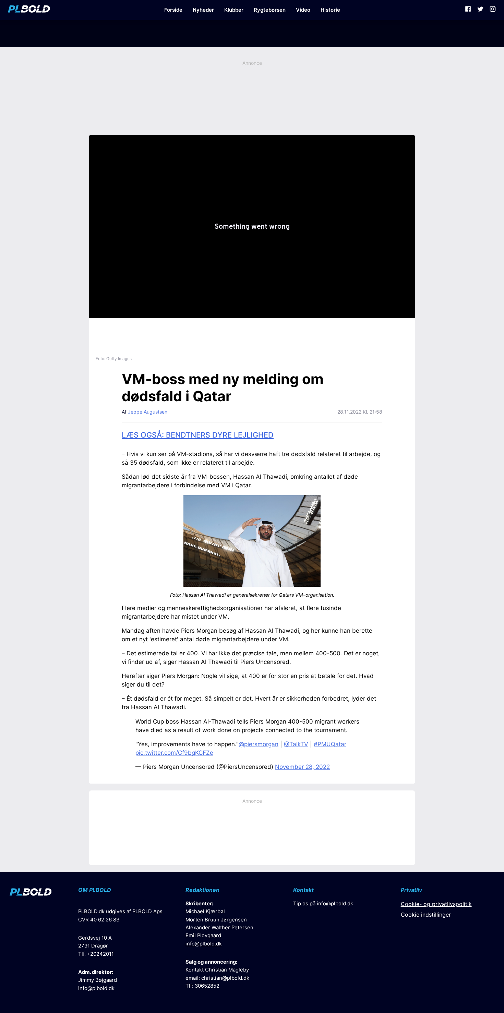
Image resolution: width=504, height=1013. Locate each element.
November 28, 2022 (302, 766)
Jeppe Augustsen (147, 412)
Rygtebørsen (270, 10)
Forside (173, 10)
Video (303, 10)
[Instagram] (492, 9)
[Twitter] (480, 9)
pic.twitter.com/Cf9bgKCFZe (174, 752)
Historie (330, 10)
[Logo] (29, 10)
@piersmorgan (258, 744)
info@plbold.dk (96, 988)
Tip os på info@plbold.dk (323, 904)
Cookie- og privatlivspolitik (436, 904)
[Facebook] (468, 9)
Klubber (233, 10)
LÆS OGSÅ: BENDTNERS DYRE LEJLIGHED (198, 434)
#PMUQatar (330, 744)
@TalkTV (296, 744)
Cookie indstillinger (426, 914)
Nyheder (203, 10)
